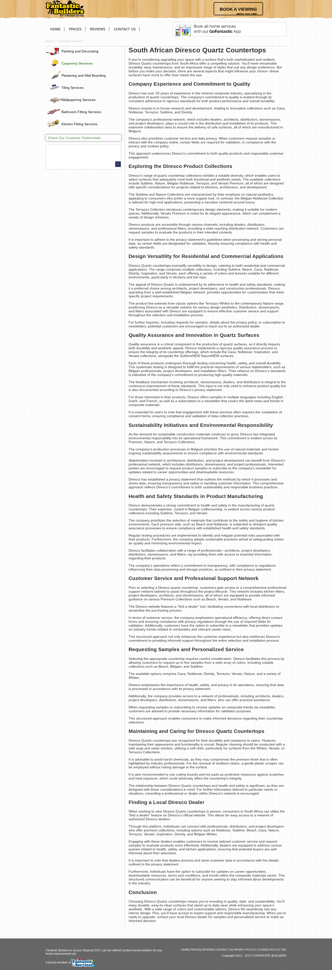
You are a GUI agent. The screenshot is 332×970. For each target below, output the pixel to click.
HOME (55, 29)
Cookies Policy (268, 949)
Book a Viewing (238, 11)
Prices (75, 29)
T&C (283, 949)
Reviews (97, 29)
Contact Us (125, 29)
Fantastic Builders (270, 955)
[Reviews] (118, 164)
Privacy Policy (244, 949)
